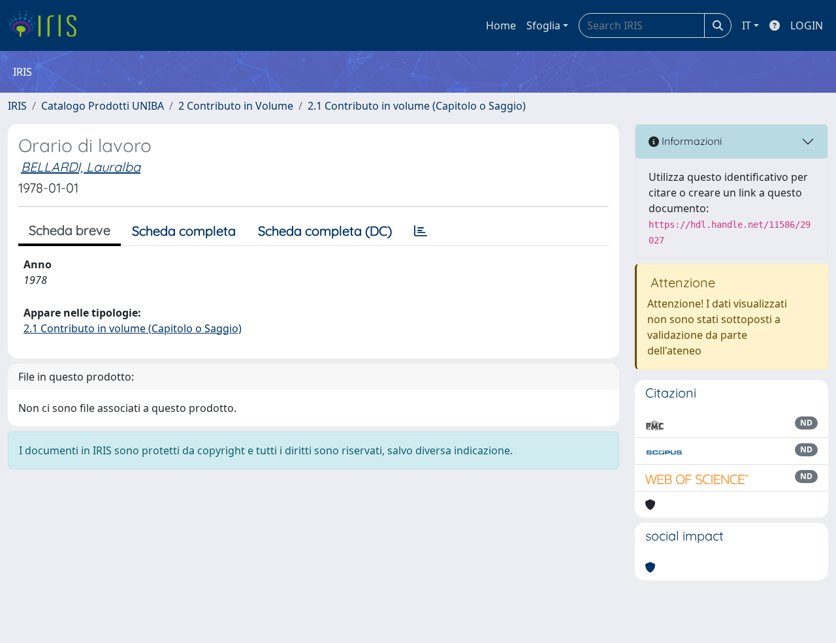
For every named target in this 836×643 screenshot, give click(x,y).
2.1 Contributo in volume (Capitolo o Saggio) (417, 106)
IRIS (17, 106)
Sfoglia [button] (543, 25)
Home (501, 25)
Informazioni (690, 141)
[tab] (420, 231)
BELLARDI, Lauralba (80, 167)
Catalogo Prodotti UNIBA (102, 106)
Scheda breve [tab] (69, 230)
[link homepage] (47, 25)
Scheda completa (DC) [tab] (325, 231)
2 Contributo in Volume (235, 106)
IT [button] (746, 25)
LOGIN (806, 25)
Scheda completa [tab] (184, 231)
